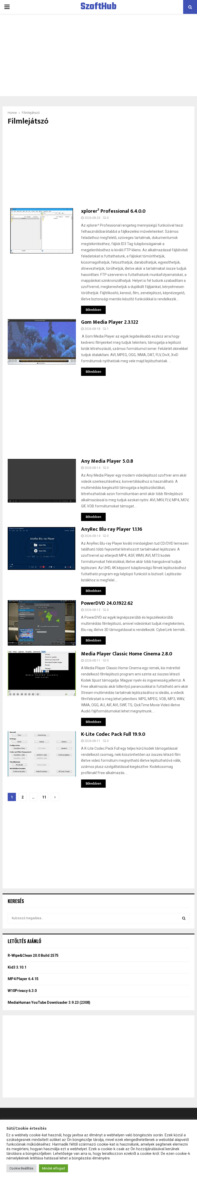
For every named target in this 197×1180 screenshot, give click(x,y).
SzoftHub (98, 7)
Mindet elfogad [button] (53, 1168)
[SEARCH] (183, 918)
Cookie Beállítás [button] (21, 1168)
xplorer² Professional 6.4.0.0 (113, 211)
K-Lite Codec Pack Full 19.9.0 (113, 734)
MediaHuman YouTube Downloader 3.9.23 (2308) (49, 1002)
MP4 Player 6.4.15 (23, 979)
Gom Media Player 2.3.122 (109, 322)
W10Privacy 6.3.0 (22, 991)
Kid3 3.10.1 (17, 967)
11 (44, 797)
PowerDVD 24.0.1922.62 (107, 603)
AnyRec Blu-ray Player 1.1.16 (111, 529)
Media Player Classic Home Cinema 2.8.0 (126, 653)
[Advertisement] (98, 55)
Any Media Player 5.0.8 (107, 461)
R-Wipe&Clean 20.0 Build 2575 (33, 955)
